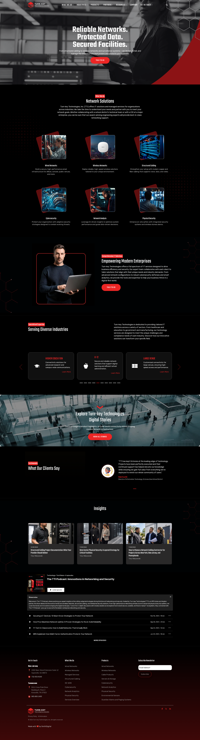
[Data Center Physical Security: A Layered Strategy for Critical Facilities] (100, 533)
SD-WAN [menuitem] (68, 683)
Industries (81, 5)
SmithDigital (46, 726)
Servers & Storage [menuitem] (109, 679)
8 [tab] (110, 384)
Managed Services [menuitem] (72, 675)
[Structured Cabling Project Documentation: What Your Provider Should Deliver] (51, 533)
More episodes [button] (100, 640)
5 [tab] (97, 384)
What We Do (67, 5)
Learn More (53, 372)
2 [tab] (85, 384)
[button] (30, 616)
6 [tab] (102, 384)
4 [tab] (93, 384)
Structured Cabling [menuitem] (72, 679)
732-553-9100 (36, 677)
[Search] (167, 5)
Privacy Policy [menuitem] (32, 716)
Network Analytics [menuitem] (72, 691)
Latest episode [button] (57, 590)
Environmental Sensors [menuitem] (111, 696)
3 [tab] (89, 384)
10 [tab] (118, 384)
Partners (107, 5)
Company (133, 5)
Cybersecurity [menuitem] (70, 687)
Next (178, 367)
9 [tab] (114, 384)
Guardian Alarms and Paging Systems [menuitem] (116, 700)
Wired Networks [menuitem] (71, 666)
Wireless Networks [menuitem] (72, 670)
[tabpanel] (37, 365)
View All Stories (100, 436)
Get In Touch (146, 5)
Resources (120, 5)
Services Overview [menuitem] (72, 700)
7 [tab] (106, 384)
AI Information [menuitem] (42, 716)
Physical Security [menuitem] (72, 696)
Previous (22, 367)
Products (95, 5)
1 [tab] (81, 384)
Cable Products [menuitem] (108, 675)
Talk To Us (100, 60)
